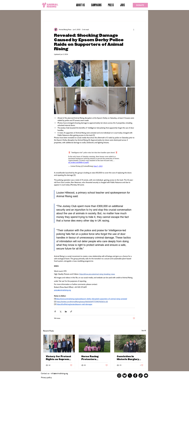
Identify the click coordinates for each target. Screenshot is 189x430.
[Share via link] (71, 311)
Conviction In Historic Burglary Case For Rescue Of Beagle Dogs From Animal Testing (129, 358)
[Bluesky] (124, 375)
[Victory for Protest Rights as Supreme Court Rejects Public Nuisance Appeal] (59, 343)
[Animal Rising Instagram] (119, 375)
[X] (130, 375)
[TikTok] (140, 375)
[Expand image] (67, 73)
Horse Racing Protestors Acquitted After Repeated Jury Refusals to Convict (94, 358)
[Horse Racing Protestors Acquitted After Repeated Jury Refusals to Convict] (94, 343)
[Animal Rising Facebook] (135, 375)
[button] (96, 5)
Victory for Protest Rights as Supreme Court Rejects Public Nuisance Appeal (58, 358)
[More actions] (133, 29)
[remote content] (94, 159)
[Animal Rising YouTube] (146, 375)
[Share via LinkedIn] (66, 311)
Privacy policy (46, 377)
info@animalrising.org (59, 373)
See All (144, 330)
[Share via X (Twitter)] (60, 311)
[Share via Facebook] (55, 311)
